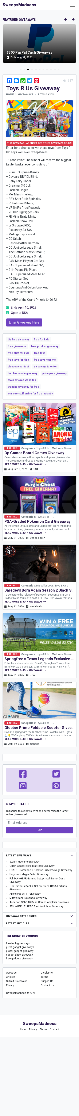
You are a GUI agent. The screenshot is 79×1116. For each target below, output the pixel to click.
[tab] (21, 69)
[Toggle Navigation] (72, 5)
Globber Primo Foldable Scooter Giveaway (41, 727)
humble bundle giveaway (22, 373)
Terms (44, 976)
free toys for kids (18, 359)
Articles (10, 976)
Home (10, 94)
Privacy (10, 985)
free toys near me (45, 359)
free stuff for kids (18, 353)
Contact (54, 1029)
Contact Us (47, 985)
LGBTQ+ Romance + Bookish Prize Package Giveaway (40, 870)
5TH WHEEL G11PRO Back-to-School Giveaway (36, 906)
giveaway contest (18, 366)
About (23, 1029)
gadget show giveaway (19, 954)
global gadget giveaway (19, 950)
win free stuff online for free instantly (30, 393)
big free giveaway (18, 339)
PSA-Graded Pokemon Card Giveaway (37, 521)
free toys (39, 353)
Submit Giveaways (16, 981)
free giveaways (17, 346)
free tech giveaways (18, 943)
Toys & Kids (46, 94)
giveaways (25, 94)
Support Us (47, 981)
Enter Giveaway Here (24, 322)
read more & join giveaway (23, 464)
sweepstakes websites (22, 380)
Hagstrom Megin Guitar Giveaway (28, 874)
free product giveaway (44, 346)
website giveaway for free (23, 386)
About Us (11, 972)
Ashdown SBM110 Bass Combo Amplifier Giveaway (39, 902)
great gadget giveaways (20, 947)
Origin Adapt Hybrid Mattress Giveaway (32, 865)
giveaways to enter (45, 366)
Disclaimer (47, 972)
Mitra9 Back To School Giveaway (28, 898)
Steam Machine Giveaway (24, 861)
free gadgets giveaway (19, 958)
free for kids (41, 339)
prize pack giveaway (54, 373)
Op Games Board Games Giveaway (34, 453)
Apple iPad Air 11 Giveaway (25, 893)
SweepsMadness (19, 4)
